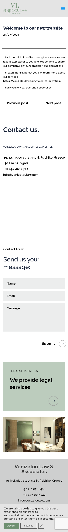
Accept (11, 525)
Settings (28, 525)
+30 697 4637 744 (15, 169)
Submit (48, 343)
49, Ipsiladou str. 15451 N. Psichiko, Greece (34, 157)
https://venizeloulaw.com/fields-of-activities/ (32, 81)
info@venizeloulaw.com (20, 175)
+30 (34, 489)
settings (48, 518)
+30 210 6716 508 (15, 163)
